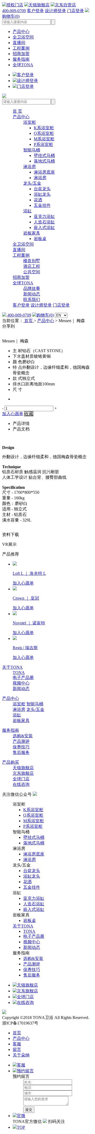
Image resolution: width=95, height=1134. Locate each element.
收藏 (29, 414)
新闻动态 (31, 294)
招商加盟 (21, 53)
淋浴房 (29, 166)
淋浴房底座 (44, 172)
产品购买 (10, 762)
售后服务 (21, 752)
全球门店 (21, 779)
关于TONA (12, 667)
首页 (28, 320)
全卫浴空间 (23, 37)
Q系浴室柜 (44, 133)
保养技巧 (21, 747)
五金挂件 (42, 205)
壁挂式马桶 (44, 155)
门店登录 (75, 10)
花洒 (38, 200)
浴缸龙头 (42, 194)
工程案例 (21, 48)
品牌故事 (31, 288)
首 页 (17, 111)
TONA (19, 672)
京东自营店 (65, 5)
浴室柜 (29, 122)
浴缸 (27, 211)
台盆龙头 (42, 188)
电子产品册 (23, 677)
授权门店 (14, 5)
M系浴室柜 (44, 139)
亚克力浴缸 (44, 216)
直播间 (19, 42)
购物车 (45, 315)
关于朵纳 (21, 1055)
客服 (17, 1044)
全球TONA (23, 65)
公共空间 (31, 272)
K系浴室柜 (44, 128)
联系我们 (31, 299)
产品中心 (21, 31)
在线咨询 (21, 784)
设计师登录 (55, 10)
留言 (17, 1049)
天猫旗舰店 (39, 5)
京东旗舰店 (23, 773)
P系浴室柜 (43, 144)
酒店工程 (31, 266)
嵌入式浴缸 (44, 227)
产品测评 (21, 741)
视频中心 (21, 683)
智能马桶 (31, 150)
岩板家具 (31, 233)
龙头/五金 (32, 183)
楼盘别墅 (31, 261)
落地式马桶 (44, 161)
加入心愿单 (12, 414)
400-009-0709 (14, 10)
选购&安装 (23, 736)
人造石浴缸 (44, 222)
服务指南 (21, 59)
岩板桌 (40, 238)
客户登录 (35, 10)
